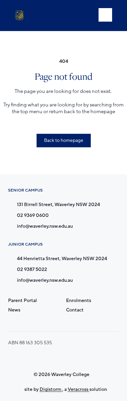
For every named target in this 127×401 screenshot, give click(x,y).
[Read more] (49, 358)
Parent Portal (22, 300)
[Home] (21, 15)
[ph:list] (105, 15)
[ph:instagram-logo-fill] (49, 358)
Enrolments (78, 300)
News (14, 309)
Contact (75, 309)
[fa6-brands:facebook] (66, 358)
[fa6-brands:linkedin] (83, 358)
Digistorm (51, 389)
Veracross (78, 389)
